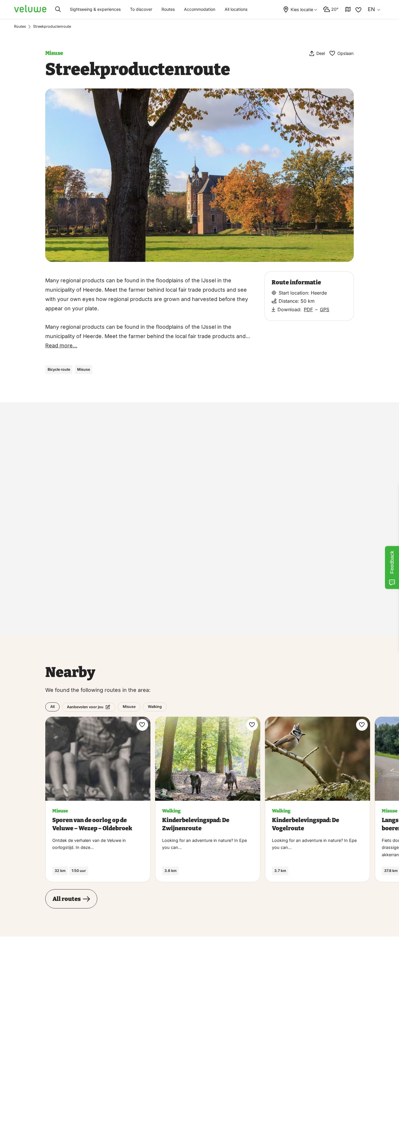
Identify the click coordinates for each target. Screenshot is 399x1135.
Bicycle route (59, 369)
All (52, 706)
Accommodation (199, 9)
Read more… (61, 345)
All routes (67, 898)
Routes (168, 9)
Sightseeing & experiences (95, 9)
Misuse (54, 53)
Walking (155, 706)
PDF (308, 309)
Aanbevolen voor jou (85, 707)
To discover (141, 9)
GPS (324, 309)
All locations (236, 9)
